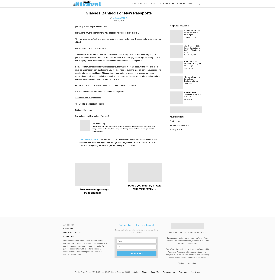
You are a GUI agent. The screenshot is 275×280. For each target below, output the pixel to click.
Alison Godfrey (120, 18)
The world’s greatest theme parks (89, 104)
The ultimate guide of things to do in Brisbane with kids (192, 79)
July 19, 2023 (188, 99)
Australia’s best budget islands (88, 98)
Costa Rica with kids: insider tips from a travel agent (192, 33)
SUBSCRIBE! (136, 253)
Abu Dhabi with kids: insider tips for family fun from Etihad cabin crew (192, 49)
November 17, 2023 (190, 37)
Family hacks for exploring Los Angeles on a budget (192, 64)
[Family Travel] (92, 3)
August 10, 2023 (189, 68)
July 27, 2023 (188, 84)
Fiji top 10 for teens (83, 110)
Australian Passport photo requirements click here (115, 85)
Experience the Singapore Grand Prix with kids (192, 94)
